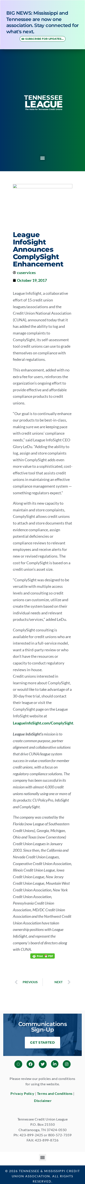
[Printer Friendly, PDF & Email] (42, 956)
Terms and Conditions (55, 1093)
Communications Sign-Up (42, 1027)
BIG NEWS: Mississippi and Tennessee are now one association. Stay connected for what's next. (42, 22)
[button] (42, 158)
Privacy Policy (22, 1093)
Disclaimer (43, 1100)
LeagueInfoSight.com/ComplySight (43, 723)
